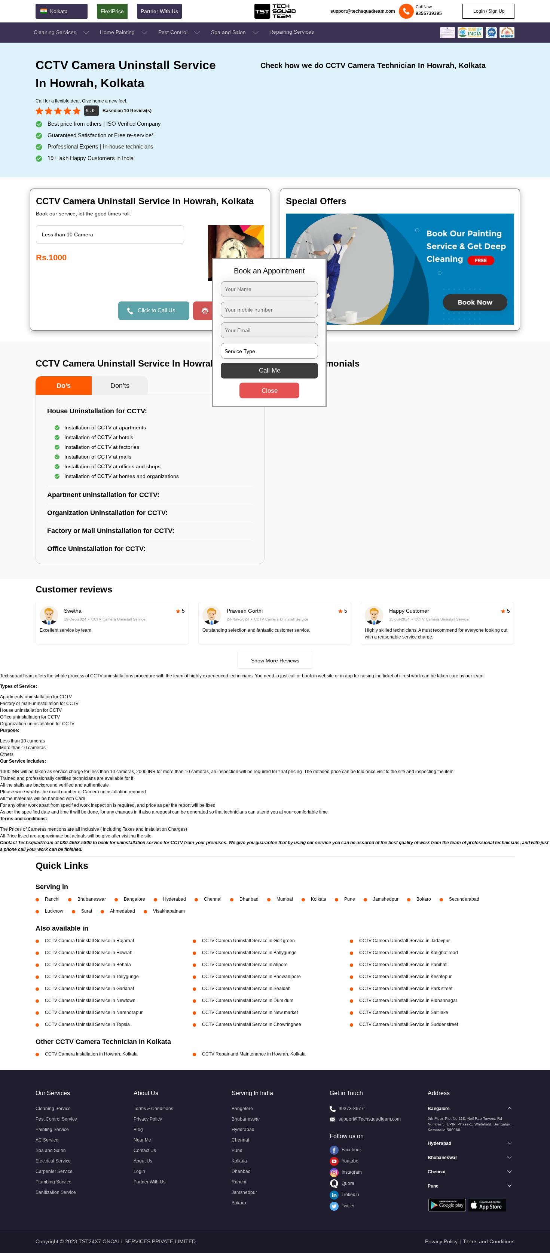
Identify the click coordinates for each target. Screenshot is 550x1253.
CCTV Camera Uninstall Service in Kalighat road (408, 952)
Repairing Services (291, 32)
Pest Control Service (56, 1119)
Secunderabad (464, 899)
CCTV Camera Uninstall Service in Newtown (90, 1000)
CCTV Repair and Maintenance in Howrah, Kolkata (254, 1054)
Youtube (349, 1161)
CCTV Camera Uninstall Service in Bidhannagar (408, 1000)
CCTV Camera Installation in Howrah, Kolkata (91, 1054)
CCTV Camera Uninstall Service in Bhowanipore (251, 976)
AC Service (47, 1140)
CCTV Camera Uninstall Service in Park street (405, 988)
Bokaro (423, 899)
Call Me (269, 370)
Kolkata (318, 899)
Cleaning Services (56, 32)
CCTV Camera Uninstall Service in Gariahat (89, 988)
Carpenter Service (54, 1171)
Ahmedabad (122, 911)
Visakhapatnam (169, 911)
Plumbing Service (53, 1182)
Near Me (142, 1140)
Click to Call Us (156, 310)
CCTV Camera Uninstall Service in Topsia (87, 1024)
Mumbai (284, 899)
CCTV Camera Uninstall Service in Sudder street (408, 1024)
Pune (349, 899)
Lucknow (54, 911)
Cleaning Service (53, 1108)
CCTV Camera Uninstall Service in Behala (88, 964)
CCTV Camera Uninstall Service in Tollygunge (92, 976)
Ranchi (52, 899)
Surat (86, 911)
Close (270, 390)
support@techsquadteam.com (362, 11)
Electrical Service (53, 1161)
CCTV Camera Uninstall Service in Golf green (248, 940)
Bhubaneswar (91, 899)
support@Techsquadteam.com (370, 1119)
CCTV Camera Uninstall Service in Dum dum (247, 1000)
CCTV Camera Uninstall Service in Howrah (88, 952)
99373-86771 (352, 1108)
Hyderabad (174, 899)
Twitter (347, 1205)
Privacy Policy (148, 1119)
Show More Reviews (275, 661)
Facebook (351, 1149)
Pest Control (173, 32)
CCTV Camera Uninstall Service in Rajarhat (89, 940)
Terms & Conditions (153, 1108)
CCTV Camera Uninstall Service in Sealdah (246, 988)
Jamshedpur (385, 899)
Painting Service (52, 1129)
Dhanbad (249, 899)
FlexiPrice (112, 11)
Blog (138, 1129)
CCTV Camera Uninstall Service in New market (250, 1012)
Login (139, 1171)
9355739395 (429, 13)
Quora (347, 1183)
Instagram (351, 1172)
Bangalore (134, 899)
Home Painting (118, 32)
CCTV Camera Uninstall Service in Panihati (403, 964)
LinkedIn (349, 1194)
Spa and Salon (229, 32)
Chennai (212, 899)
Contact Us (145, 1150)
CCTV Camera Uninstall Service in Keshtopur (405, 976)
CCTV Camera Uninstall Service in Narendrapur (94, 1012)
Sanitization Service (56, 1192)
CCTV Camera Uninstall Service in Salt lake (403, 1012)
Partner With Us (159, 11)
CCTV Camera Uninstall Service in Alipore (245, 964)
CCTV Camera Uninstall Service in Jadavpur (404, 940)
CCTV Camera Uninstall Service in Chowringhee (251, 1024)
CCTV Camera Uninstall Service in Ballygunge (249, 952)
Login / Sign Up (488, 11)
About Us (143, 1161)
